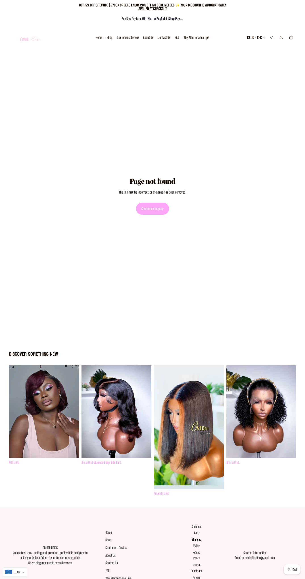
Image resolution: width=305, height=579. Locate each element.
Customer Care (197, 530)
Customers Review (116, 548)
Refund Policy (196, 555)
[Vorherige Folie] (88, 412)
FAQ (107, 571)
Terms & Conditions (196, 568)
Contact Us (111, 563)
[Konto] (281, 37)
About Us (110, 555)
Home (108, 532)
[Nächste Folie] (144, 412)
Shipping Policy (196, 542)
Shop (108, 540)
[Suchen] (272, 37)
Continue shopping (152, 208)
